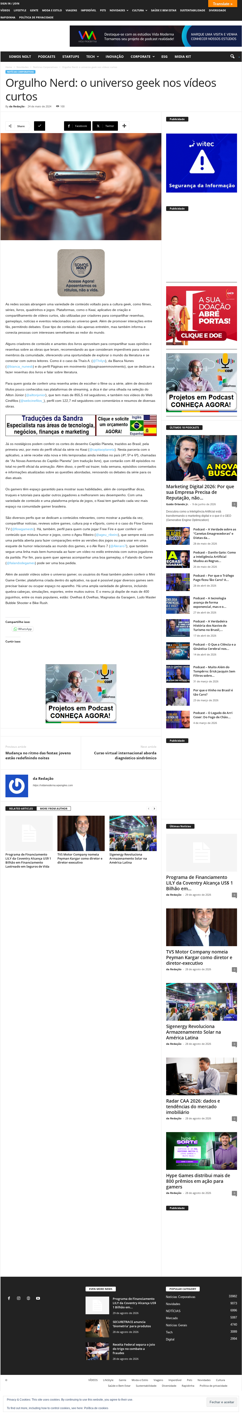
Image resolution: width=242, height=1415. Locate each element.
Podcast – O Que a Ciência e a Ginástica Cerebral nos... (214, 646)
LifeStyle (20, 10)
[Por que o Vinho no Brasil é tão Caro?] (178, 697)
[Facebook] (10, 1299)
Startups (70, 56)
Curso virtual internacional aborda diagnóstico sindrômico (125, 755)
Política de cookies (96, 1408)
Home (8, 67)
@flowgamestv (23, 529)
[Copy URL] (48, 126)
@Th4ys (99, 361)
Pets (103, 10)
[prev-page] (148, 808)
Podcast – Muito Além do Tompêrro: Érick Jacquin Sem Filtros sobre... (214, 671)
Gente (34, 10)
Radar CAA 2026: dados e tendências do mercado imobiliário (193, 1106)
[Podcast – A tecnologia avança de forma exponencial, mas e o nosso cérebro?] (178, 605)
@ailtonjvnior (35, 395)
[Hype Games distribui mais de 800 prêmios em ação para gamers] (201, 1151)
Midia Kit (183, 56)
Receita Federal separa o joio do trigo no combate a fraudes (134, 1348)
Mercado (172, 1318)
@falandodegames (21, 563)
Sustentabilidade (192, 10)
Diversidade (217, 10)
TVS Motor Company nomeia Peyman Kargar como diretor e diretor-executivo (79, 858)
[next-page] (154, 808)
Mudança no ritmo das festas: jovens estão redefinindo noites (38, 755)
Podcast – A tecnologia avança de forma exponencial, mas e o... (209, 602)
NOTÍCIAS (173, 1311)
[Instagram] (20, 1299)
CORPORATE (141, 56)
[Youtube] (38, 1299)
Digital (170, 1339)
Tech (90, 56)
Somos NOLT (20, 56)
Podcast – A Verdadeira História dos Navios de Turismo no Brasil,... (210, 625)
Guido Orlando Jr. (177, 504)
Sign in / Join (9, 3)
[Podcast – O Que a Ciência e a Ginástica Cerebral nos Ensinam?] (178, 651)
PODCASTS (46, 56)
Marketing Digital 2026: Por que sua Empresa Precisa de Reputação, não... (200, 492)
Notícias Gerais (176, 1325)
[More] (124, 126)
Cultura (138, 10)
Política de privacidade (36, 17)
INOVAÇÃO (115, 56)
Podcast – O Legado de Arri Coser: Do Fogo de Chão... (213, 715)
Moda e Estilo (52, 10)
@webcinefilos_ (32, 401)
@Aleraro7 (118, 546)
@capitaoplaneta (102, 449)
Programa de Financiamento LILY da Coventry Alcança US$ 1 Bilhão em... (199, 883)
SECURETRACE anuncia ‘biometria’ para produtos (132, 1324)
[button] (233, 56)
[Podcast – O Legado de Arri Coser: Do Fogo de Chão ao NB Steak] (178, 719)
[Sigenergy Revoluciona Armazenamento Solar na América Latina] (133, 833)
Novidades (117, 10)
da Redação (17, 106)
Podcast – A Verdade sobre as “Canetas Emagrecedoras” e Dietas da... (214, 533)
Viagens (71, 10)
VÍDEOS (5, 10)
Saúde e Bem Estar (163, 10)
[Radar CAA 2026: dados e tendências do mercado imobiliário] (201, 1076)
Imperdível (88, 10)
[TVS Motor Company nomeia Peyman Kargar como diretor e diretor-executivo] (81, 833)
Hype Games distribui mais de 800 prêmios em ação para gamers (198, 1181)
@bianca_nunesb (20, 366)
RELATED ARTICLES (21, 808)
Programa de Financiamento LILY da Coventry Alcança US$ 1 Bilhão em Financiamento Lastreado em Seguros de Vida (28, 860)
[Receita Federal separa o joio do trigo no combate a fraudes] (97, 1351)
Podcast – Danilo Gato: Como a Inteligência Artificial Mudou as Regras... (214, 556)
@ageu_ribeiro (107, 535)
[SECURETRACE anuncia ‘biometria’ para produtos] (97, 1328)
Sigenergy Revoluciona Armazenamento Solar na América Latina (128, 858)
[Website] (29, 1299)
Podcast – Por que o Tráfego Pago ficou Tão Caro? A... (213, 577)
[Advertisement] (201, 248)
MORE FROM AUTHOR (53, 808)
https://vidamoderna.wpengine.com (53, 785)
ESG (164, 56)
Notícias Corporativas (45, 67)
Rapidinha (7, 17)
